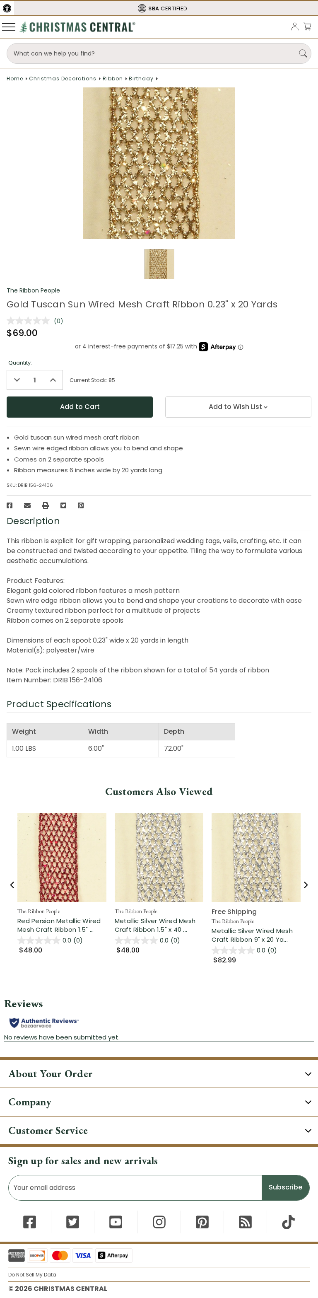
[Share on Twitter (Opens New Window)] (63, 505)
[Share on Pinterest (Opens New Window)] (81, 505)
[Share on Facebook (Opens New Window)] (9, 505)
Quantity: (20, 363)
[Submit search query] (303, 53)
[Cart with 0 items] (307, 26)
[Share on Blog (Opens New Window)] (245, 1222)
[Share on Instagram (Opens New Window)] (159, 1222)
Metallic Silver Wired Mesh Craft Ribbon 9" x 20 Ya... (256, 935)
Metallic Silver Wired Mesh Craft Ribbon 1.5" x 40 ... (159, 925)
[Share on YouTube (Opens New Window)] (115, 1222)
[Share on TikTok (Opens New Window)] (288, 1222)
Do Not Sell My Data (32, 1274)
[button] (7, 8)
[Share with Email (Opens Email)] (27, 505)
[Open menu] (8, 26)
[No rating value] (30, 320)
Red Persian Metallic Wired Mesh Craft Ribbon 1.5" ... (61, 925)
